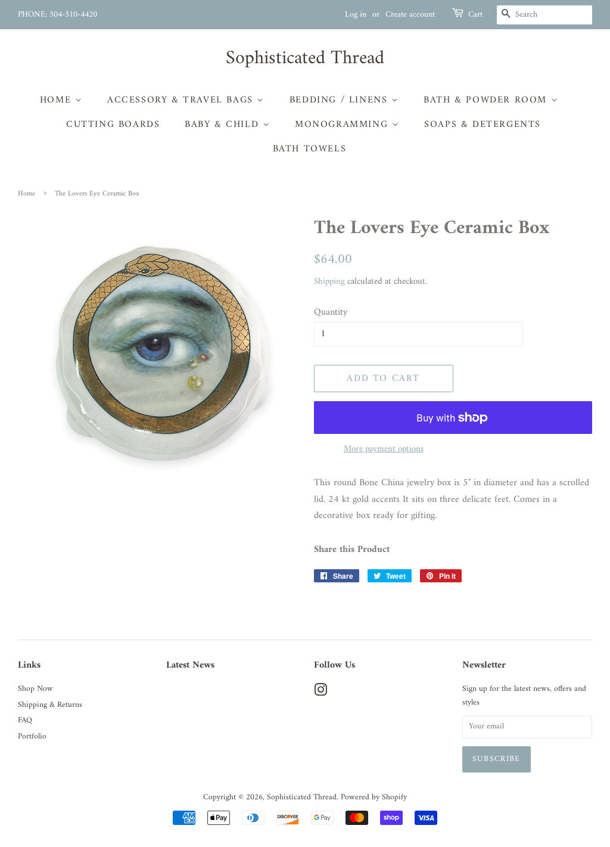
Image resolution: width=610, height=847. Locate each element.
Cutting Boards (113, 124)
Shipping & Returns (50, 705)
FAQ (25, 720)
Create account (410, 14)
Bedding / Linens (340, 100)
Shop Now (35, 689)
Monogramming (343, 124)
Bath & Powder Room (487, 100)
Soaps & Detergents (482, 124)
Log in (355, 14)
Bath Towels (310, 149)
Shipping (329, 282)
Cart (475, 15)
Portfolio (32, 737)
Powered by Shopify (374, 797)
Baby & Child (224, 124)
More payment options (384, 449)
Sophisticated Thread (305, 58)
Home (57, 100)
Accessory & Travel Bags (182, 100)
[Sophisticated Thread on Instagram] (320, 693)
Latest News (190, 665)
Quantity (330, 313)
